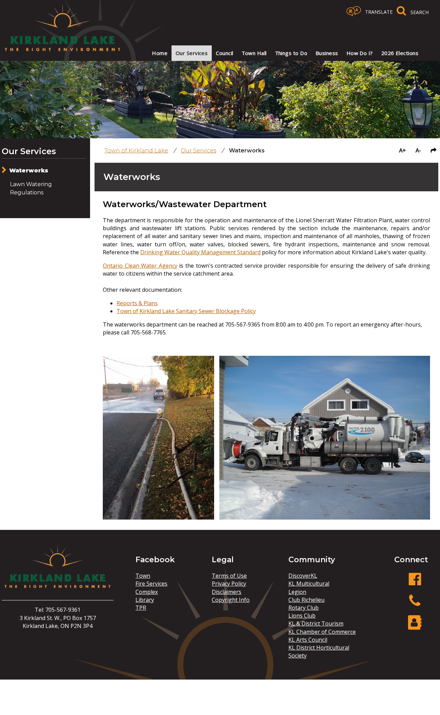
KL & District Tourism (315, 623)
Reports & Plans (137, 303)
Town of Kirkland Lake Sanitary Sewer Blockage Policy (186, 311)
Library (144, 600)
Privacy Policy (229, 583)
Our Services (29, 151)
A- (418, 150)
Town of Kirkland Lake (136, 150)
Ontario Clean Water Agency (140, 265)
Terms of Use (229, 575)
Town (142, 575)
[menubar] (281, 53)
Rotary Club (303, 607)
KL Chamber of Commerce (322, 632)
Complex (146, 592)
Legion (297, 592)
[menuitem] (160, 53)
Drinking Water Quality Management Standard (200, 252)
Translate (379, 12)
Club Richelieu (306, 600)
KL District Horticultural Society (318, 651)
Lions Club (302, 615)
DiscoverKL (302, 575)
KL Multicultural (308, 583)
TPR (140, 607)
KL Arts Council (307, 639)
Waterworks (28, 170)
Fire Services (151, 583)
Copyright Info (231, 600)
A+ (402, 150)
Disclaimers (226, 592)
